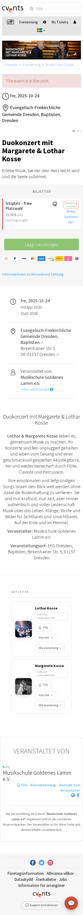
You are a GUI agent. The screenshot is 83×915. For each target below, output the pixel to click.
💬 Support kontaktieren (41, 905)
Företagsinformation (25, 873)
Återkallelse (46, 879)
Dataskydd (23, 879)
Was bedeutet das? (71, 216)
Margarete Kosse (49, 665)
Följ (45, 627)
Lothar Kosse (46, 608)
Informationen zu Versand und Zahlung (33, 274)
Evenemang (32, 64)
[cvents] (12, 8)
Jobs (63, 879)
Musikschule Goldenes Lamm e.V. (37, 776)
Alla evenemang (48, 648)
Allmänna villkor (60, 873)
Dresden (47, 354)
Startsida (11, 64)
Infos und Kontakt (35, 389)
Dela (78, 131)
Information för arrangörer (41, 885)
